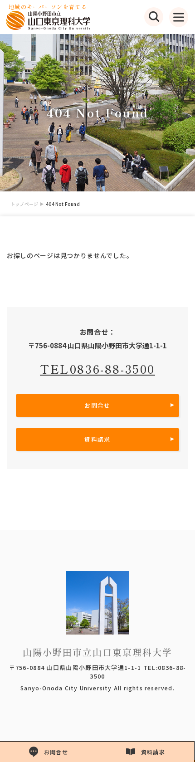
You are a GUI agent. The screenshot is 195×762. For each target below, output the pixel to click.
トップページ (24, 203)
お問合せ (97, 405)
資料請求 (97, 439)
